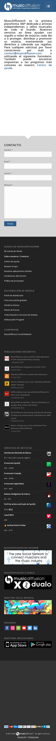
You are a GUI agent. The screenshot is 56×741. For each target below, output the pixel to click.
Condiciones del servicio (15, 276)
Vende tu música (11, 305)
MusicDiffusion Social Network (18, 334)
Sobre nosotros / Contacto (16, 256)
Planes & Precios (11, 310)
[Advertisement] (28, 107)
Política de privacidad (13, 280)
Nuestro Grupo (11, 266)
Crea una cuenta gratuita (15, 300)
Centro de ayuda (11, 261)
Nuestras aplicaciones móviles (18, 271)
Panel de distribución (13, 295)
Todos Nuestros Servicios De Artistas (21, 314)
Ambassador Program (14, 319)
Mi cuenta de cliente (13, 251)
